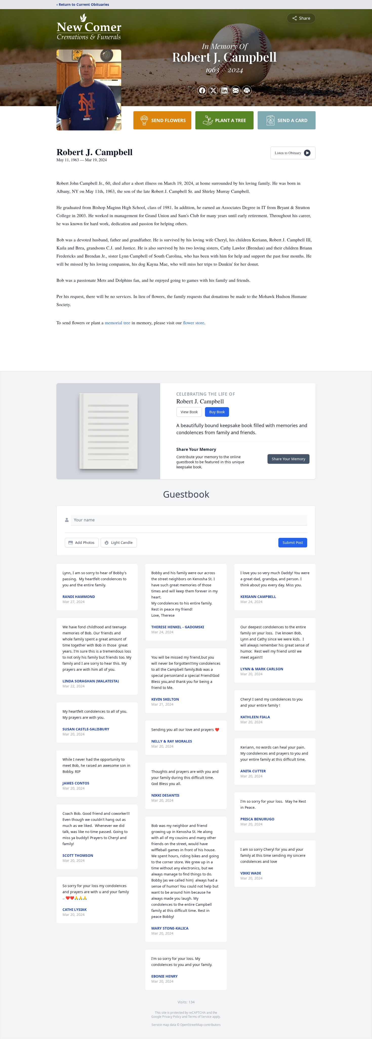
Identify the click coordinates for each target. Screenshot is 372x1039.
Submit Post (293, 542)
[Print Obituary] (246, 90)
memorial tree (117, 322)
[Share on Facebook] (202, 90)
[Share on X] (213, 90)
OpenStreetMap (191, 1025)
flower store (193, 322)
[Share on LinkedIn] (224, 90)
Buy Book (217, 411)
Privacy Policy (171, 1016)
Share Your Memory (288, 458)
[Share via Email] (235, 90)
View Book (189, 411)
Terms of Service (200, 1016)
